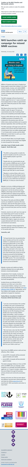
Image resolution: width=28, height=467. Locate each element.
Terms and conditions (6, 459)
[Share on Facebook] (17, 55)
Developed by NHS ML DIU (7, 464)
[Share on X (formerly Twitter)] (21, 55)
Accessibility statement (6, 450)
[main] (14, 214)
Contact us (3, 452)
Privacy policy (4, 457)
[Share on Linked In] (25, 55)
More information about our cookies (11, 26)
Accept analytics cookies (9, 17)
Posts (3, 36)
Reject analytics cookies (9, 21)
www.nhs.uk (16, 381)
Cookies (3, 454)
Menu (20, 31)
